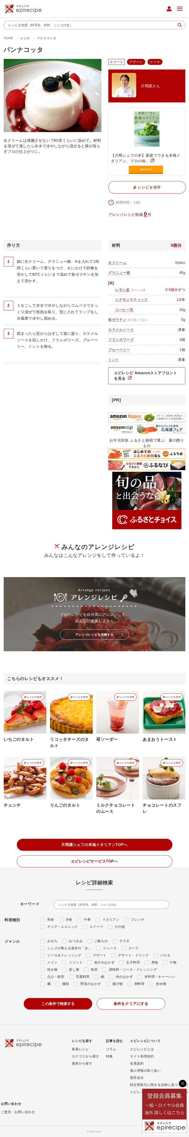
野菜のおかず (90, 984)
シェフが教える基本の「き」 (69, 948)
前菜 (94, 969)
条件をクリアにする (131, 1004)
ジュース (110, 948)
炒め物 (161, 984)
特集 (109, 1056)
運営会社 (137, 1077)
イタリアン (110, 919)
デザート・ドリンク (133, 955)
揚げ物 (117, 984)
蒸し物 (74, 969)
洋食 (69, 919)
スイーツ (96, 927)
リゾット (76, 962)
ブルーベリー (119, 350)
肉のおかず (124, 976)
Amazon (146, 169)
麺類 (65, 984)
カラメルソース (121, 330)
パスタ (165, 955)
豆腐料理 (82, 976)
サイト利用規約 (142, 1056)
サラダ (124, 941)
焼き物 (52, 969)
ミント (113, 360)
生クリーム (117, 263)
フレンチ (138, 919)
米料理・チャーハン (160, 976)
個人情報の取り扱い (145, 1070)
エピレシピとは (142, 1049)
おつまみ (76, 941)
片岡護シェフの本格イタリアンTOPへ (94, 845)
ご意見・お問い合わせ (18, 1112)
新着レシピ (80, 1049)
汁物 (173, 962)
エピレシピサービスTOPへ (94, 861)
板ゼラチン (117, 319)
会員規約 (137, 1063)
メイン (52, 962)
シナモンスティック (131, 299)
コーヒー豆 (124, 310)
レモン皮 (122, 290)
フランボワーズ (121, 339)
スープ (133, 948)
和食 (50, 919)
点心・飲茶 (55, 976)
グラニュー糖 (119, 273)
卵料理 (139, 984)
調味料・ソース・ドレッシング (133, 969)
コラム (111, 1049)
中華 (87, 919)
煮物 (154, 962)
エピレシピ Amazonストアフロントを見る (145, 375)
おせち (52, 941)
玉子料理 (133, 962)
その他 (120, 927)
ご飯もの (101, 941)
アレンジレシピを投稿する (94, 634)
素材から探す (82, 1063)
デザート (99, 955)
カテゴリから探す (85, 1056)
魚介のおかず (104, 962)
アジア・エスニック (62, 927)
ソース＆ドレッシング (64, 955)
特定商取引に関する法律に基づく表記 (159, 1085)
